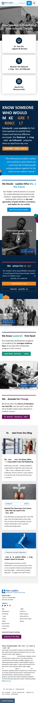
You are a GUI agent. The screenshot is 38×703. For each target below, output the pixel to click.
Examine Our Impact (19, 284)
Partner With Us (24, 616)
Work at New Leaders (25, 619)
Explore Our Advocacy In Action (16, 417)
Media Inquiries (24, 614)
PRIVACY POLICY (6, 694)
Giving (3, 621)
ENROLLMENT (14, 694)
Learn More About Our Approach (16, 354)
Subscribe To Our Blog (11, 637)
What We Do (5, 611)
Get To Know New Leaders (19, 210)
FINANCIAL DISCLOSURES (18, 692)
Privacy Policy (5, 626)
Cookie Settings (7, 701)
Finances (4, 628)
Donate (22, 621)
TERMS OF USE (29, 692)
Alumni (4, 616)
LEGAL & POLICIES (6, 692)
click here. (8, 681)
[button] (34, 3)
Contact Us (23, 3)
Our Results (5, 614)
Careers (4, 619)
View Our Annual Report (19, 289)
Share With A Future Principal (15, 149)
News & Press (5, 623)
